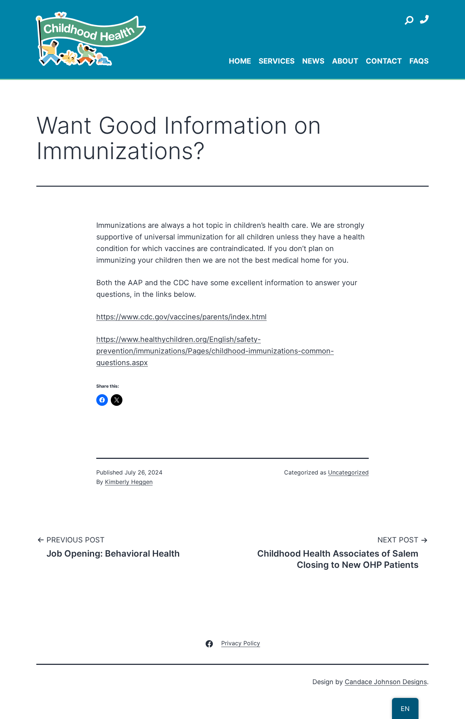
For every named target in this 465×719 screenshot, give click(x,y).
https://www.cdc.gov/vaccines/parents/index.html (181, 316)
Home (240, 61)
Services (277, 61)
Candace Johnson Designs (386, 682)
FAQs (419, 61)
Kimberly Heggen (129, 481)
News (313, 61)
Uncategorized (348, 472)
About (345, 61)
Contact (384, 61)
